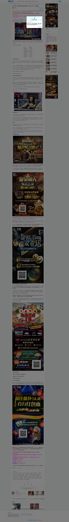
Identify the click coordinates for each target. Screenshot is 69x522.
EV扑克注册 (39, 26)
